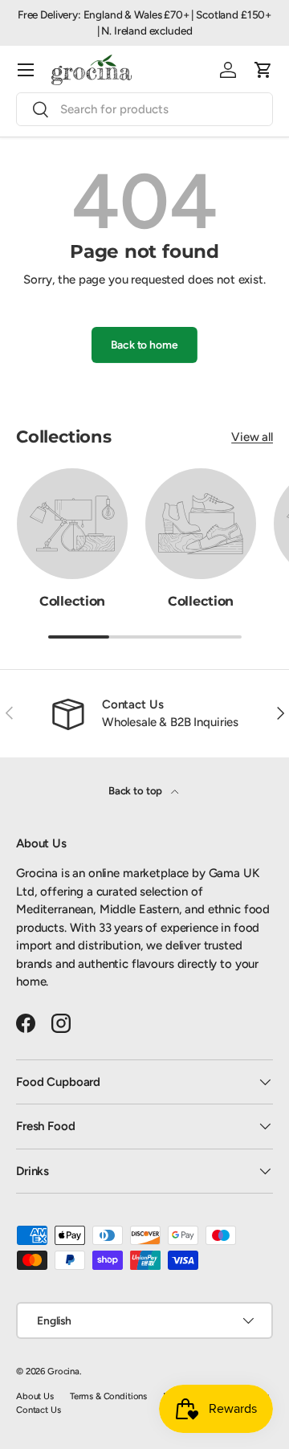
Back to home (144, 344)
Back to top (136, 790)
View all (252, 437)
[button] (263, 70)
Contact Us (38, 1409)
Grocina (63, 1371)
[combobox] (144, 109)
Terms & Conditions (108, 1396)
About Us (35, 1396)
